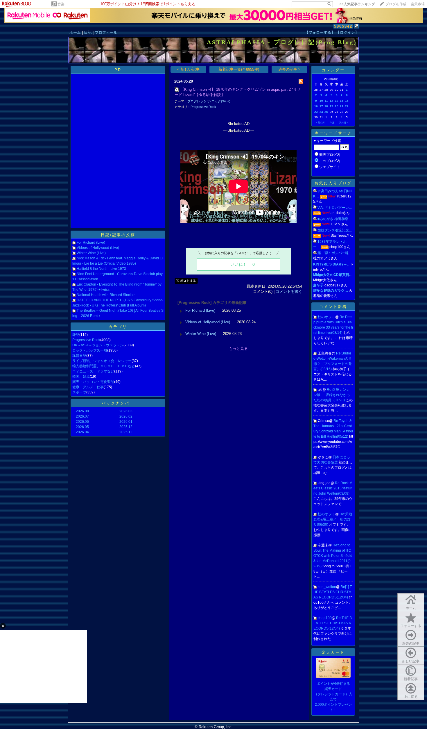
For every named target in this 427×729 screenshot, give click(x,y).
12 (331, 100)
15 (347, 100)
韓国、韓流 (81, 377)
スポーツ (79, 392)
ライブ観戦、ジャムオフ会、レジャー (102, 361)
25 (326, 111)
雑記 (75, 335)
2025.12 (125, 427)
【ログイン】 (347, 32)
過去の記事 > (289, 69)
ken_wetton (327, 587)
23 (316, 111)
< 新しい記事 (188, 69)
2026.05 (82, 427)
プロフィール (106, 32)
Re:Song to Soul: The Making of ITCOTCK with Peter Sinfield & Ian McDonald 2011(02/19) (332, 555)
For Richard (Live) (91, 242)
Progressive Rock (86, 340)
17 (321, 106)
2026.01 (125, 422)
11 (326, 100)
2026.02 (125, 416)
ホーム (75, 32)
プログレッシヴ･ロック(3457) (208, 101)
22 (347, 106)
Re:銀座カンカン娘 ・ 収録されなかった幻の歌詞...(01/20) (331, 395)
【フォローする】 (320, 32)
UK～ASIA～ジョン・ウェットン (97, 345)
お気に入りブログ (333, 183)
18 (326, 106)
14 (341, 100)
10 (321, 100)
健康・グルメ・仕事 (88, 387)
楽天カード (333, 652)
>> (357, 4)
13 (336, 100)
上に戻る (411, 697)
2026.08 (82, 411)
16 (316, 106)
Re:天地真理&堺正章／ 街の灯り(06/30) (332, 519)
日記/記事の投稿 (118, 235)
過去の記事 (410, 643)
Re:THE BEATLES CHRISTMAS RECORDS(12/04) (332, 623)
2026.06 (82, 422)
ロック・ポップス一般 (89, 350)
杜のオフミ (326, 317)
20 (336, 106)
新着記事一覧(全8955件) (238, 69)
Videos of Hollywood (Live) (98, 248)
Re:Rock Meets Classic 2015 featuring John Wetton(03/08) (332, 488)
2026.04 (82, 432)
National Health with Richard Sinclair (106, 295)
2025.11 (125, 432)
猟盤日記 (79, 356)
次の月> (343, 122)
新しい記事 (410, 661)
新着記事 (411, 679)
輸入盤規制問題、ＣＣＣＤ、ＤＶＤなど (103, 366)
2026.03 (125, 411)
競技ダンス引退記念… (334, 230)
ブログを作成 (395, 4)
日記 (88, 32)
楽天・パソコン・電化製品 (93, 382)
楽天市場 (418, 4)
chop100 (325, 618)
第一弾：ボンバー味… (334, 253)
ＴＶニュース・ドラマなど (93, 371)
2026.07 (82, 416)
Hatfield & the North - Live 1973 (101, 269)
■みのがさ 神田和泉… (334, 219)
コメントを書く (289, 291)
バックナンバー (118, 403)
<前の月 (320, 122)
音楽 (61, 4)
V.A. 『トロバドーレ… (334, 208)
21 (341, 106)
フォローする (410, 626)
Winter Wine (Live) (91, 253)
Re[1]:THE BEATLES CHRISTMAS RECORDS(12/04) (332, 592)
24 (321, 111)
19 (331, 106)
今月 (332, 122)
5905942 (343, 26)
